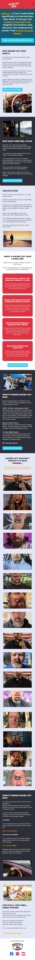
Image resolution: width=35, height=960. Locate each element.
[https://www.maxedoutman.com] (17, 947)
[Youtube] (23, 954)
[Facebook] (12, 954)
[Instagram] (17, 954)
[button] (32, 4)
